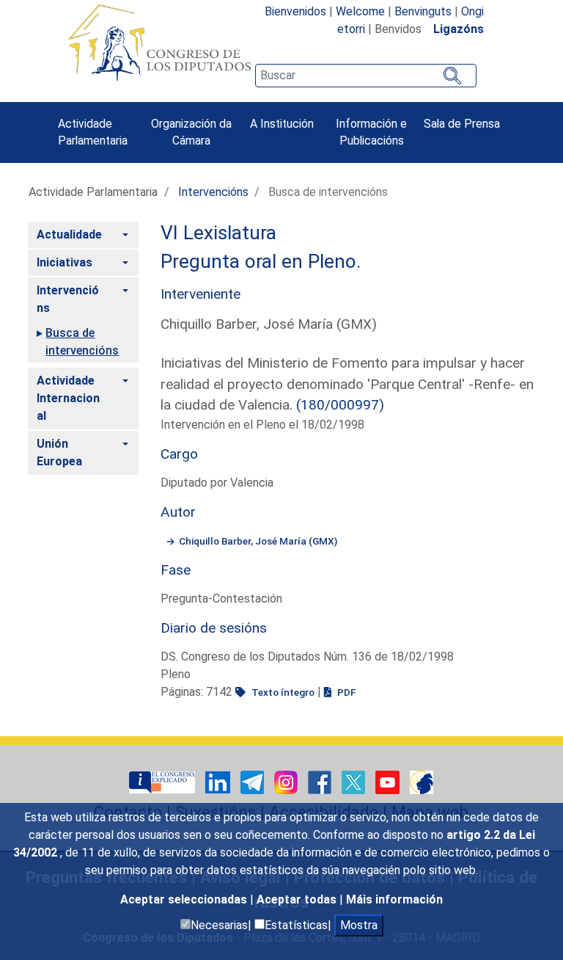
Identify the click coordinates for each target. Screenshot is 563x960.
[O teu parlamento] (163, 782)
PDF (345, 692)
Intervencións (213, 192)
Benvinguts (423, 11)
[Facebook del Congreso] (321, 782)
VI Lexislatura (218, 233)
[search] (365, 75)
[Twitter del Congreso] (355, 782)
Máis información (394, 899)
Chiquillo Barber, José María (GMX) (258, 541)
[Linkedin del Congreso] (219, 782)
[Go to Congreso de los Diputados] (159, 42)
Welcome (360, 11)
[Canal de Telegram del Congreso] (254, 782)
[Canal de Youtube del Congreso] (389, 782)
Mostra (359, 925)
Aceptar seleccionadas (185, 899)
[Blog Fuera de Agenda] (421, 782)
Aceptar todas (298, 899)
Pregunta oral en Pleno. (261, 261)
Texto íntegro (281, 692)
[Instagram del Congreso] (287, 782)
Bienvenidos (295, 11)
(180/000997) (340, 404)
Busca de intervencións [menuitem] (82, 341)
